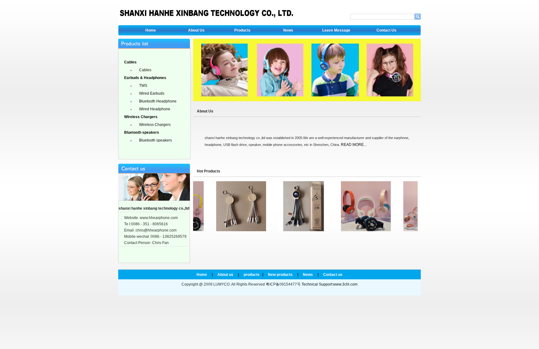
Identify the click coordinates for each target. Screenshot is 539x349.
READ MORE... (354, 144)
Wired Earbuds (151, 93)
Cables (144, 70)
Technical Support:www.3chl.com (329, 284)
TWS (142, 85)
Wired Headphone (154, 109)
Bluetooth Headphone (157, 101)
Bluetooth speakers (155, 140)
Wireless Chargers (154, 124)
